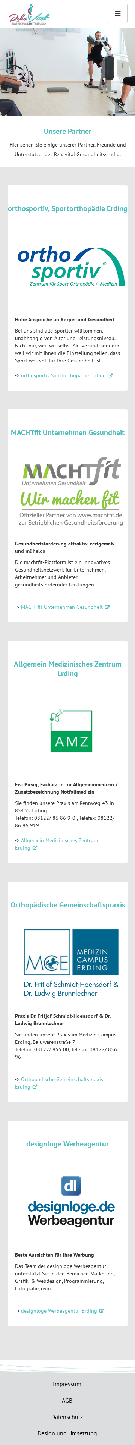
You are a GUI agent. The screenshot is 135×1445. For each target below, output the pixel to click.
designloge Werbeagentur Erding (59, 1310)
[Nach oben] (29, 14)
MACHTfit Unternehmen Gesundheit (62, 607)
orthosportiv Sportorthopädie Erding (63, 375)
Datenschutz (67, 1416)
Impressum (67, 1384)
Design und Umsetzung (67, 1433)
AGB (67, 1400)
